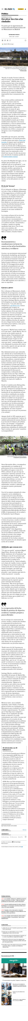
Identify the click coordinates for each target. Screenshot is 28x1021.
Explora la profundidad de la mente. (19, 992)
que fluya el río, (15, 305)
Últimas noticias (5, 896)
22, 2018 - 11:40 (14, 36)
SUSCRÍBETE (20, 9)
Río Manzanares (13, 837)
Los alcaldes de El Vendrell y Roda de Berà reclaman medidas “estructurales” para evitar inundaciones (13, 917)
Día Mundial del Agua (6, 17)
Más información (4, 843)
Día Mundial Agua (5, 837)
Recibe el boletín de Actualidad (10, 825)
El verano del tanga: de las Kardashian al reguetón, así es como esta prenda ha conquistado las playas (14, 936)
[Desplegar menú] (2, 9)
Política (4, 14)
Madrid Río (20, 837)
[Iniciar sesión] (25, 9)
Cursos (14, 960)
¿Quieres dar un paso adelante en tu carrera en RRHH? (19, 1000)
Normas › (25, 829)
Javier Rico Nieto (14, 34)
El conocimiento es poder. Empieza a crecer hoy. (14, 980)
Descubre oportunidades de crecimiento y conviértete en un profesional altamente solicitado (19, 985)
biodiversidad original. (10, 156)
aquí (22, 846)
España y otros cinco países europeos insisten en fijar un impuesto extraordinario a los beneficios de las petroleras (13, 911)
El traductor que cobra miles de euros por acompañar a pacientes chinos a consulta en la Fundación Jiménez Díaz (14, 946)
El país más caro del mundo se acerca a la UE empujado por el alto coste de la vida (12, 932)
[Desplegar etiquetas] (26, 837)
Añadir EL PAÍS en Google (8, 44)
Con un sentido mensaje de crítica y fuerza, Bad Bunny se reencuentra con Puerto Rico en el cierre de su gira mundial (13, 906)
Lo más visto (4, 924)
